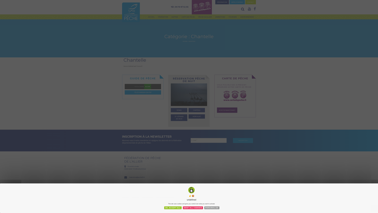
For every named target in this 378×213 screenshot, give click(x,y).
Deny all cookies (193, 208)
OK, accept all (173, 208)
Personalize (211, 208)
